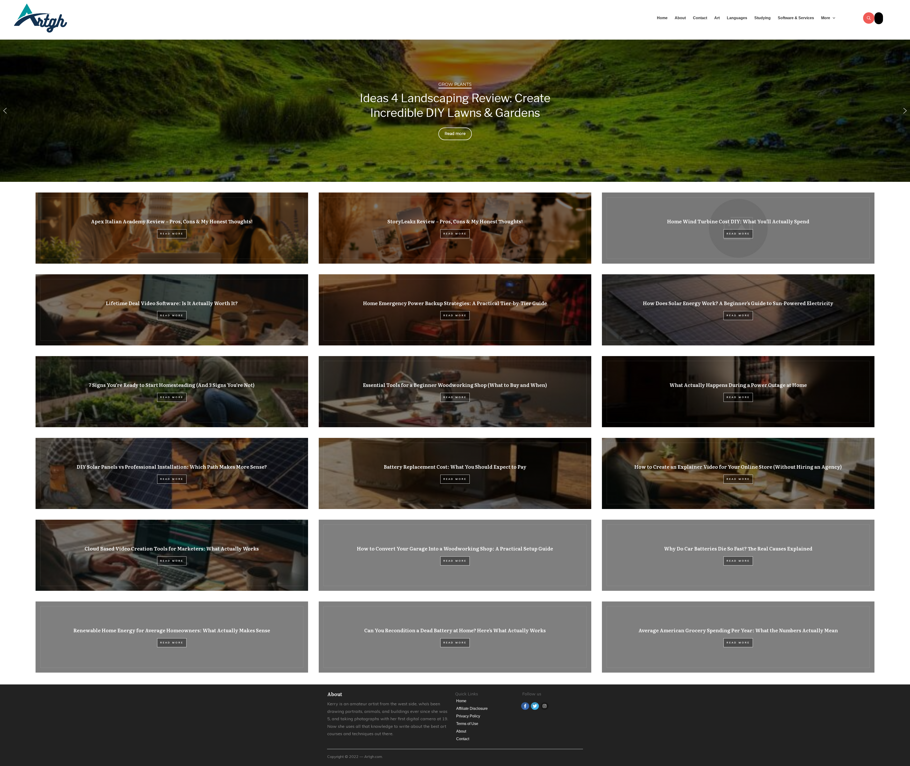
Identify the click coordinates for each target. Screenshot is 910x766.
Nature (455, 84)
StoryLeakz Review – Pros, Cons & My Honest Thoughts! (455, 228)
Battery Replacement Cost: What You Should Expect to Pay (455, 473)
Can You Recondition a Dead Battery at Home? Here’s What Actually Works (455, 637)
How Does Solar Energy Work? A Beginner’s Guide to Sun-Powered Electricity (738, 309)
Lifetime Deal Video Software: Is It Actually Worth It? (172, 309)
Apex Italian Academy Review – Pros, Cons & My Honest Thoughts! (172, 228)
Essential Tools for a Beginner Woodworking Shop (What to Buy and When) (455, 391)
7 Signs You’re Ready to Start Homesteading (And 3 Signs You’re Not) (172, 391)
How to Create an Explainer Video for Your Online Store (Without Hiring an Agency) (738, 473)
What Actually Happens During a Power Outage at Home (738, 391)
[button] (5, 111)
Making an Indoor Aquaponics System (455, 105)
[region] (455, 111)
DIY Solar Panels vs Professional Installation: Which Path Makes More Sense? (172, 473)
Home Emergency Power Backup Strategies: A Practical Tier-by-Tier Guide (455, 309)
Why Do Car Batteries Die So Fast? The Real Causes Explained (738, 555)
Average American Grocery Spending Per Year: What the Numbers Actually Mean (738, 637)
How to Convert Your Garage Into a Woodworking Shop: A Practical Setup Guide (455, 555)
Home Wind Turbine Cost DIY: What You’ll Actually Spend (738, 228)
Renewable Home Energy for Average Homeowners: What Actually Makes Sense (172, 637)
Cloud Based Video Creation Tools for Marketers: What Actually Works (172, 555)
